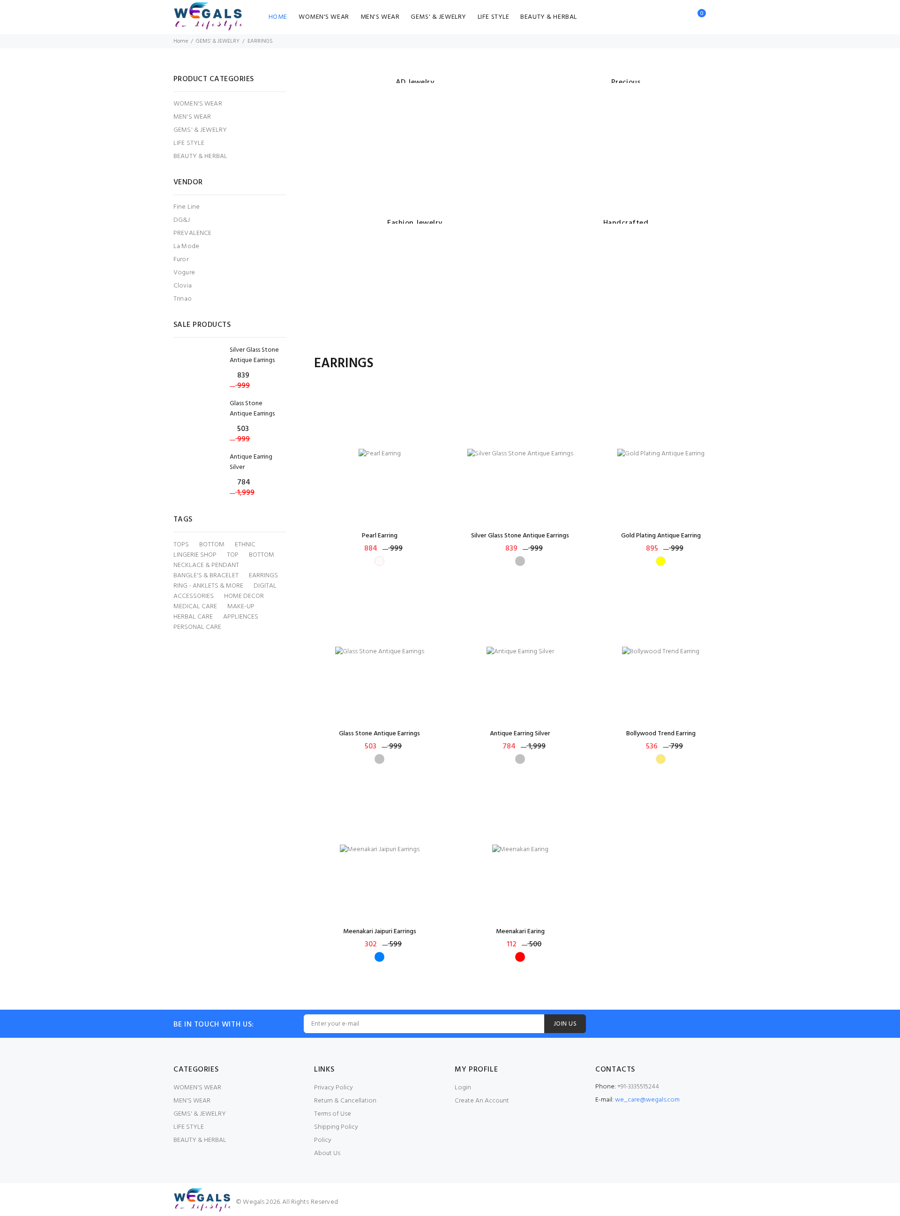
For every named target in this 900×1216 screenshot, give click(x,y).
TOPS (181, 545)
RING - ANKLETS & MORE (208, 586)
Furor (180, 259)
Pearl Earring (380, 535)
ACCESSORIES (193, 596)
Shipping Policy (336, 1127)
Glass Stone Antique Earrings (379, 733)
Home (180, 41)
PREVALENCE (192, 233)
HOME (278, 17)
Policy (322, 1140)
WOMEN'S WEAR (324, 17)
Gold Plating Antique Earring (661, 535)
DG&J (181, 220)
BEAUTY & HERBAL (548, 17)
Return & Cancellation (345, 1100)
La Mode (186, 246)
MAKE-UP (241, 607)
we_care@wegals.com (647, 1100)
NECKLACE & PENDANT (206, 565)
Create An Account (482, 1100)
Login (463, 1087)
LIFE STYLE (494, 17)
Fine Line (186, 207)
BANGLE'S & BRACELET (206, 576)
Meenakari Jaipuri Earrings (379, 931)
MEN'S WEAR (380, 17)
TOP (233, 555)
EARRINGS (263, 576)
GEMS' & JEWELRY (438, 17)
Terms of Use (332, 1114)
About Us (327, 1153)
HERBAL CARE (193, 617)
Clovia (182, 285)
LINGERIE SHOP (195, 555)
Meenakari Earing (520, 931)
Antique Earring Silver (520, 733)
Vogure (184, 272)
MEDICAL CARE (195, 607)
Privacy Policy (333, 1087)
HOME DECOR (244, 596)
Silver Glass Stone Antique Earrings (520, 535)
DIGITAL (265, 586)
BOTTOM (212, 545)
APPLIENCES (240, 617)
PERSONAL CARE (197, 627)
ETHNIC (245, 545)
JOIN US (565, 1024)
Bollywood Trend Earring (661, 733)
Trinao (182, 298)
